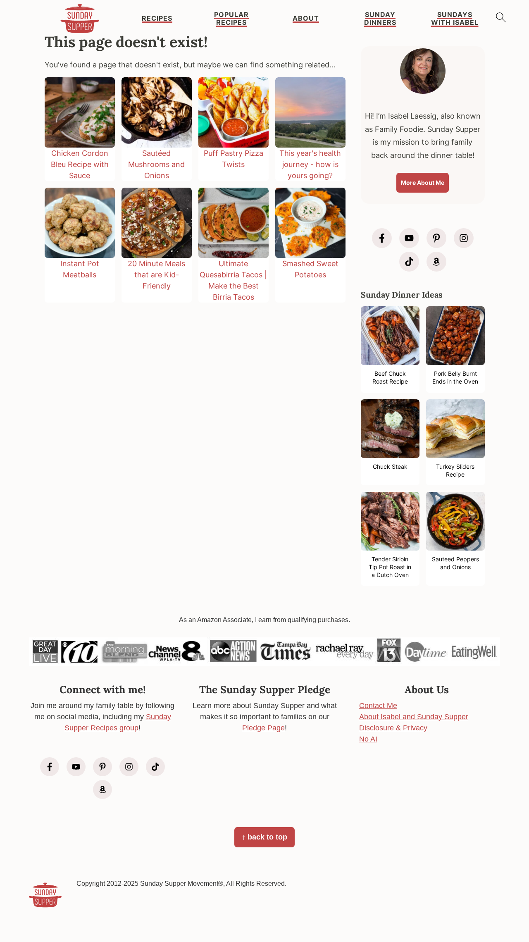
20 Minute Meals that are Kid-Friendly (156, 274)
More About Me (422, 182)
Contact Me (378, 705)
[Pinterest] (436, 238)
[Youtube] (409, 238)
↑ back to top (264, 837)
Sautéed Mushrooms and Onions (156, 164)
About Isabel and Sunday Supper (413, 717)
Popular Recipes (231, 18)
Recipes (157, 18)
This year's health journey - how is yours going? (310, 164)
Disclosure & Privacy (393, 728)
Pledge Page (263, 728)
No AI (368, 739)
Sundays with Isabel (455, 18)
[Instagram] (464, 238)
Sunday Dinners (380, 18)
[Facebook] (382, 238)
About (306, 18)
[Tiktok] (409, 262)
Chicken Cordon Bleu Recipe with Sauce (80, 164)
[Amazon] (436, 262)
